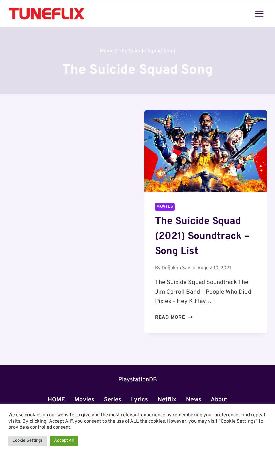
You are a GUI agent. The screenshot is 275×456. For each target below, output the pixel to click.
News (193, 400)
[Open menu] (259, 13)
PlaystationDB (137, 380)
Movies (164, 206)
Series (112, 400)
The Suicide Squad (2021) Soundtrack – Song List (202, 236)
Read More (173, 317)
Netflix (167, 400)
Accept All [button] (64, 440)
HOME (56, 400)
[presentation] (205, 151)
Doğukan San (176, 268)
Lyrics (139, 400)
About (219, 400)
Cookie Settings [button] (27, 440)
